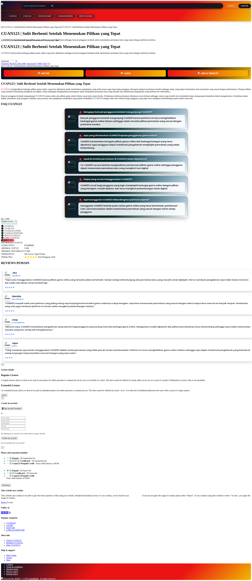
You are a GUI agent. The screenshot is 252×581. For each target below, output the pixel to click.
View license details (9, 224)
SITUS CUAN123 (85, 16)
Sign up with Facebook (12, 409)
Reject (4, 502)
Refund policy (12, 574)
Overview (5, 64)
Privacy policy (12, 572)
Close (4, 395)
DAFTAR (45, 73)
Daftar (244, 6)
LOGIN (9, 525)
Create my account (9, 438)
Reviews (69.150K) (18, 64)
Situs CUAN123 (13, 545)
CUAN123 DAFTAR (65, 16)
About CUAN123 (13, 540)
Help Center (11, 555)
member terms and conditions (56, 434)
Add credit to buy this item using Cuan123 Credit (26, 466)
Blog (8, 560)
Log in (27, 443)
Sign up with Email (11, 413)
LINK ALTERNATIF (209, 73)
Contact (9, 564)
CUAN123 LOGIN (44, 16)
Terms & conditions (14, 567)
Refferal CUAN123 (14, 543)
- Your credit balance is (32, 464)
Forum (9, 558)
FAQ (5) (46, 64)
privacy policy (135, 495)
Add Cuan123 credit (14, 480)
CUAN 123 (27, 16)
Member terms (12, 569)
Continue (6, 485)
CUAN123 (13, 16)
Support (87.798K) (35, 64)
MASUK (231, 6)
